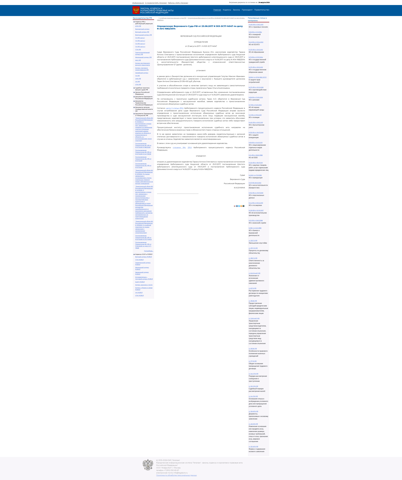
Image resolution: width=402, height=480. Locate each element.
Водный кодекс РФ (142, 32)
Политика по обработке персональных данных (176, 475)
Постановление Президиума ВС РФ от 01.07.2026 (143, 159)
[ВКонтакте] (237, 205)
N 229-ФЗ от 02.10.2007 (256, 210)
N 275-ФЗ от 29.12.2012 (256, 67)
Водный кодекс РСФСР (143, 257)
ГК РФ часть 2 (140, 41)
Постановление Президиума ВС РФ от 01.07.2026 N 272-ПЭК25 (143, 237)
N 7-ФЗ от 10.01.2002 (255, 105)
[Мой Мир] (243, 205)
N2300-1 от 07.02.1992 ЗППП (258, 77)
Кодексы (227, 10)
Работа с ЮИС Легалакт (178, 3)
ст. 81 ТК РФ (252, 288)
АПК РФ (138, 26)
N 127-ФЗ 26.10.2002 (255, 183)
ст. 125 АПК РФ (253, 446)
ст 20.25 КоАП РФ (254, 273)
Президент (247, 10)
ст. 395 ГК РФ (253, 258)
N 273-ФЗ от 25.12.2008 (256, 87)
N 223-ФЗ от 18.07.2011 (256, 162)
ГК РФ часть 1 (140, 38)
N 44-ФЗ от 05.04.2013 (256, 203)
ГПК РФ (138, 49)
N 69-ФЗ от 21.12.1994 (255, 32)
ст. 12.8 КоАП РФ (254, 318)
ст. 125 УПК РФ (253, 386)
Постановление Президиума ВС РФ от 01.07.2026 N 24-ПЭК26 (143, 152)
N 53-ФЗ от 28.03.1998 (256, 220)
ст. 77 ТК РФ (252, 361)
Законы (236, 10)
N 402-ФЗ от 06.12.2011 (256, 122)
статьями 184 (179, 148)
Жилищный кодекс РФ (143, 57)
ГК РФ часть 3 (140, 43)
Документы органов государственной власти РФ (144, 109)
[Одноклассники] (241, 205)
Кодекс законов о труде (143, 285)
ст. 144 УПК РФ (253, 373)
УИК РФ (138, 78)
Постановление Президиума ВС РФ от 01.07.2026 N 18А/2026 (143, 145)
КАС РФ (138, 60)
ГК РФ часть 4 (140, 46)
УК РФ (137, 81)
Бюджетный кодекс (142, 29)
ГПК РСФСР (139, 260)
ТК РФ (137, 76)
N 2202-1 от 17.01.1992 (255, 175)
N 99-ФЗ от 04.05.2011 (255, 142)
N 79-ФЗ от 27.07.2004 (256, 57)
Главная (217, 10)
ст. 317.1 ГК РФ (253, 248)
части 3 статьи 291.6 (175, 108)
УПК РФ (138, 84)
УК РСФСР (139, 292)
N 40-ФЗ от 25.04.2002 (256, 42)
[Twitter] (239, 205)
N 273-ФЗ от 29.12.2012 (256, 49)
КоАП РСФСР (140, 282)
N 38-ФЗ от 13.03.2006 (256, 97)
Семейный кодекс (141, 73)
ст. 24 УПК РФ (253, 396)
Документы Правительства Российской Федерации (144, 103)
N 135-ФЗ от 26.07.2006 (256, 132)
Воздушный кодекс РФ (143, 35)
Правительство (261, 10)
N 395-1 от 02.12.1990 (255, 228)
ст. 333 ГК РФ (253, 240)
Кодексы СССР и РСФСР (143, 254)
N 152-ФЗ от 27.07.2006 (256, 193)
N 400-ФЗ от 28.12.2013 (256, 24)
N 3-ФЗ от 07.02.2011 (255, 115)
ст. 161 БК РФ (253, 348)
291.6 (190, 148)
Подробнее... (148, 251)
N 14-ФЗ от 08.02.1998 (256, 155)
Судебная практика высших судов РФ (172, 18)
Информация (138, 3)
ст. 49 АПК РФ (253, 424)
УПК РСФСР (139, 295)
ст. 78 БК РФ (253, 301)
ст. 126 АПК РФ (253, 411)
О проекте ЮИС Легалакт (156, 3)
